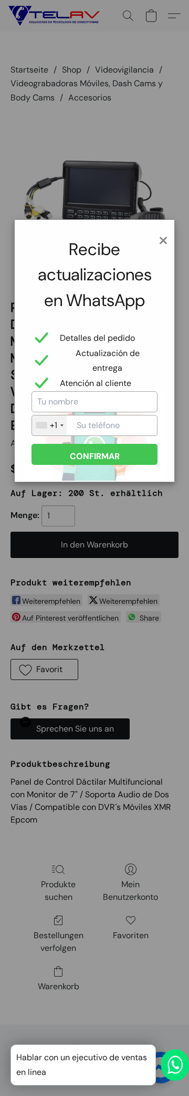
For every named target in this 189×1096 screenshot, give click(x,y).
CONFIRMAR (95, 456)
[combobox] (49, 425)
